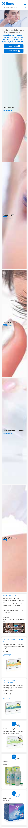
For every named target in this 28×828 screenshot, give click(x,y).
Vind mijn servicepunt (12, 46)
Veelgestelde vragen (12, 50)
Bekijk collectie (7, 110)
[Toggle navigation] (25, 3)
